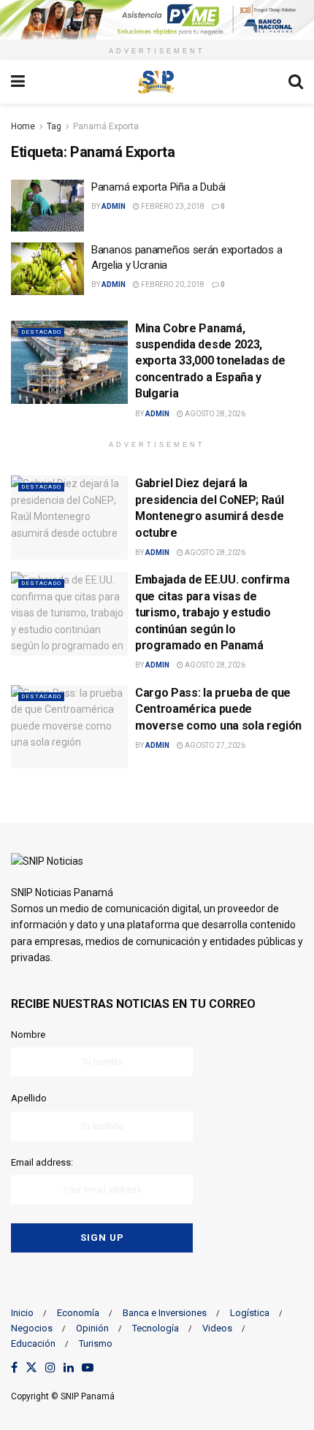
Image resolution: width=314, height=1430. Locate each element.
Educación (33, 1343)
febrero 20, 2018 (171, 284)
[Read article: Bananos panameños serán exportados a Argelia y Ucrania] (47, 268)
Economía (78, 1312)
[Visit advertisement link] (157, 19)
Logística (249, 1312)
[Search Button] (295, 82)
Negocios (32, 1328)
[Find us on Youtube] (87, 1368)
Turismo (95, 1343)
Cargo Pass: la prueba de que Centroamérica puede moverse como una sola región (218, 709)
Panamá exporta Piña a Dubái (158, 187)
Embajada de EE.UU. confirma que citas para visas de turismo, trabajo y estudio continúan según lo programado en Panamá (212, 612)
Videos (217, 1328)
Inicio (22, 1312)
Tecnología (155, 1328)
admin (114, 206)
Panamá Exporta (106, 126)
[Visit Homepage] (156, 81)
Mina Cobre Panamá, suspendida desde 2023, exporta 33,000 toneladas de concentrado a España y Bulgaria (210, 361)
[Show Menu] (18, 82)
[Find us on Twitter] (31, 1368)
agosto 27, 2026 (214, 745)
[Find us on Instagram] (50, 1368)
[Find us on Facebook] (14, 1368)
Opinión (92, 1328)
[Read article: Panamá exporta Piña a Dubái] (47, 206)
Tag (54, 126)
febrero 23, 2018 (171, 206)
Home (23, 126)
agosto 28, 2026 (214, 414)
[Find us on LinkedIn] (69, 1368)
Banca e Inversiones (165, 1312)
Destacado (41, 332)
